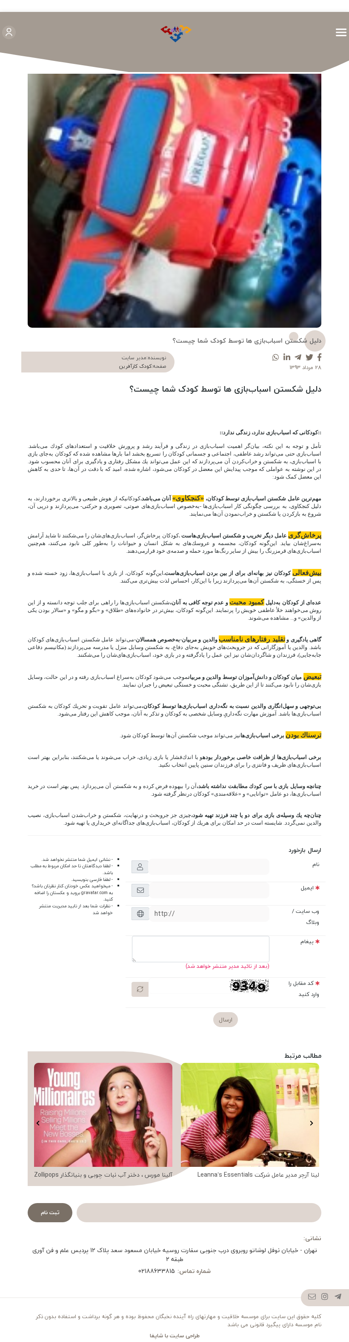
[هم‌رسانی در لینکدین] (286, 357)
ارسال (225, 1019)
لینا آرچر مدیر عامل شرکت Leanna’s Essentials (258, 1175)
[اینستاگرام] (325, 1297)
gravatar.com (94, 893)
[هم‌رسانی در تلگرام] (298, 357)
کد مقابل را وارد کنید (304, 988)
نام (315, 864)
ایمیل (307, 887)
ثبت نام (50, 1212)
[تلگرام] (338, 1297)
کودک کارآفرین (135, 366)
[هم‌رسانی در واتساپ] (275, 357)
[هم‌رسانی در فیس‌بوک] (319, 357)
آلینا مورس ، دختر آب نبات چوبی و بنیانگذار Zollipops (103, 1175)
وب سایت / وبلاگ (305, 916)
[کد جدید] (140, 989)
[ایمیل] (312, 1297)
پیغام (307, 941)
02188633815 (156, 1271)
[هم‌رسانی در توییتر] (309, 357)
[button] (311, 1123)
